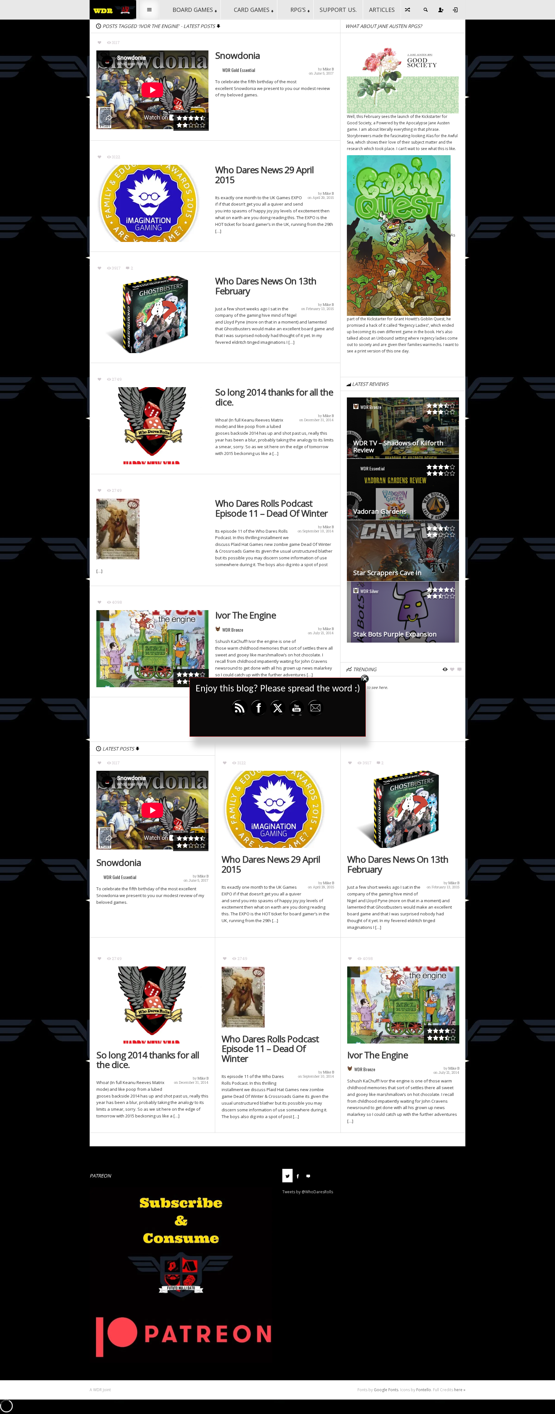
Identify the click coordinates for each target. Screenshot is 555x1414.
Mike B (328, 69)
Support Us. (338, 9)
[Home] (113, 9)
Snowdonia (237, 55)
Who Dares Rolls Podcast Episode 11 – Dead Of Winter (271, 508)
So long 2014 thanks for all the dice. (274, 397)
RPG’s (298, 9)
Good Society (359, 123)
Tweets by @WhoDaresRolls (307, 1192)
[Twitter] (287, 1175)
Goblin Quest (432, 319)
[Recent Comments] (308, 1175)
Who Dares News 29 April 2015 (264, 175)
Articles (382, 9)
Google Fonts (386, 1389)
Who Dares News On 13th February (265, 286)
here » (459, 1389)
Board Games (192, 9)
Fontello (423, 1389)
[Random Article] (408, 9)
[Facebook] (298, 1175)
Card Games (251, 9)
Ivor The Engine (245, 615)
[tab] (287, 1178)
